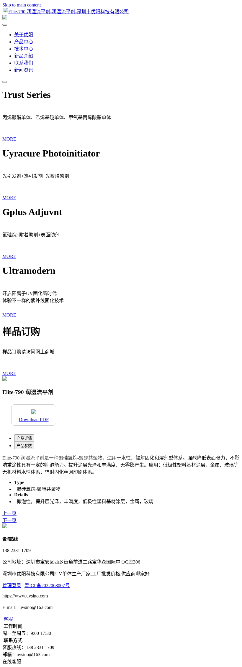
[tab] (24, 438)
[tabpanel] (121, 464)
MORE (9, 138)
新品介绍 (23, 55)
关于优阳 (23, 34)
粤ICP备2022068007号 (47, 585)
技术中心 (23, 48)
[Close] (4, 25)
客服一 (11, 619)
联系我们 (23, 62)
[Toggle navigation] (4, 82)
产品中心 (23, 41)
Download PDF (34, 419)
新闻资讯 (23, 70)
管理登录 (11, 585)
